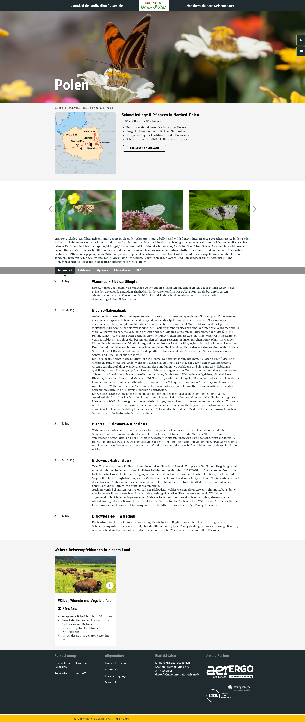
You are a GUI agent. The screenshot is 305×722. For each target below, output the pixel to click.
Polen (109, 107)
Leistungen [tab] (84, 270)
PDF (138, 270)
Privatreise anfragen (144, 148)
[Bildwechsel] (110, 585)
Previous (56, 209)
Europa (100, 107)
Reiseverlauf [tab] (65, 270)
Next (248, 209)
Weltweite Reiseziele (81, 107)
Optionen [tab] (102, 270)
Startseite (60, 107)
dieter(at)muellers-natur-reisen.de (177, 674)
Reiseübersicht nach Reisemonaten (209, 6)
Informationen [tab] (122, 270)
